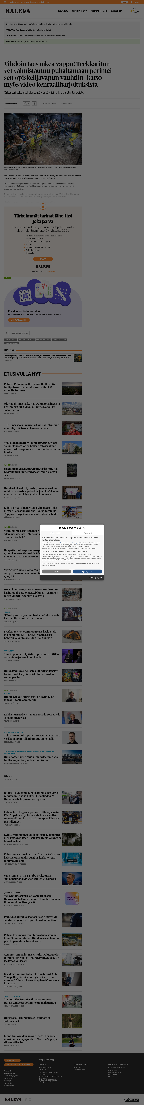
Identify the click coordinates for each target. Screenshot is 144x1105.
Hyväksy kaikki (87, 571)
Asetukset (56, 571)
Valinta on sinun (56, 533)
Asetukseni (88, 533)
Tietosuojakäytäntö (96, 578)
